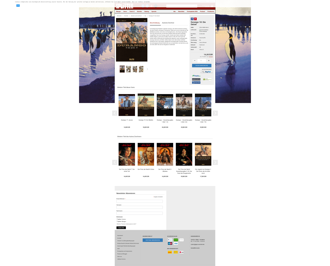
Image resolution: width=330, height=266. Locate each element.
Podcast (202, 11)
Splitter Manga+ (122, 221)
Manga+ (118, 11)
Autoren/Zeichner (168, 23)
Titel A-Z (131, 11)
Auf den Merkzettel (206, 69)
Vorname (118, 205)
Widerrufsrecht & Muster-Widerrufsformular (128, 243)
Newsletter (181, 11)
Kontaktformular (195, 248)
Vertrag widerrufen (153, 240)
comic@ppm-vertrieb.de (197, 244)
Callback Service (121, 259)
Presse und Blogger (122, 253)
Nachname (119, 210)
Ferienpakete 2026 (192, 11)
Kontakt (119, 238)
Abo (174, 11)
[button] (192, 19)
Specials (154, 11)
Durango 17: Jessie (127, 120)
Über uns (119, 256)
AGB (118, 248)
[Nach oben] (325, 263)
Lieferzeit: (193, 29)
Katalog (146, 11)
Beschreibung (155, 23)
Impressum (120, 235)
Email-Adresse (120, 199)
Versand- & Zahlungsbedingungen (125, 240)
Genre (125, 11)
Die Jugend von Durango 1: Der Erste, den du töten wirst (203, 171)
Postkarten (211, 11)
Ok (18, 5)
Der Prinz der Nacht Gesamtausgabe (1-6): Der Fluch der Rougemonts (184, 171)
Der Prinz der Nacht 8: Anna (146, 169)
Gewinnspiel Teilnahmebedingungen (126, 246)
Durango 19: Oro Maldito (146, 120)
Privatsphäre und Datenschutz (124, 251)
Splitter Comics (122, 219)
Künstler (139, 11)
